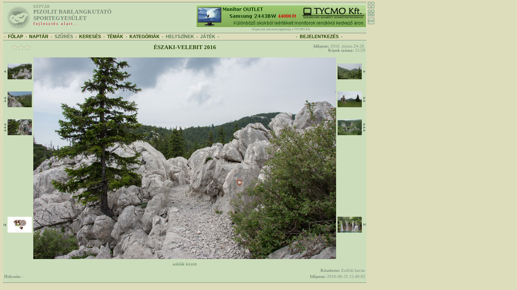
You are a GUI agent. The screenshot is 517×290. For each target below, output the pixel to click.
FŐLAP (15, 36)
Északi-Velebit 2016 (185, 47)
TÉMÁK (115, 36)
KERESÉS (90, 36)
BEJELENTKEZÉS (319, 36)
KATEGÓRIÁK (144, 36)
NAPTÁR (38, 36)
